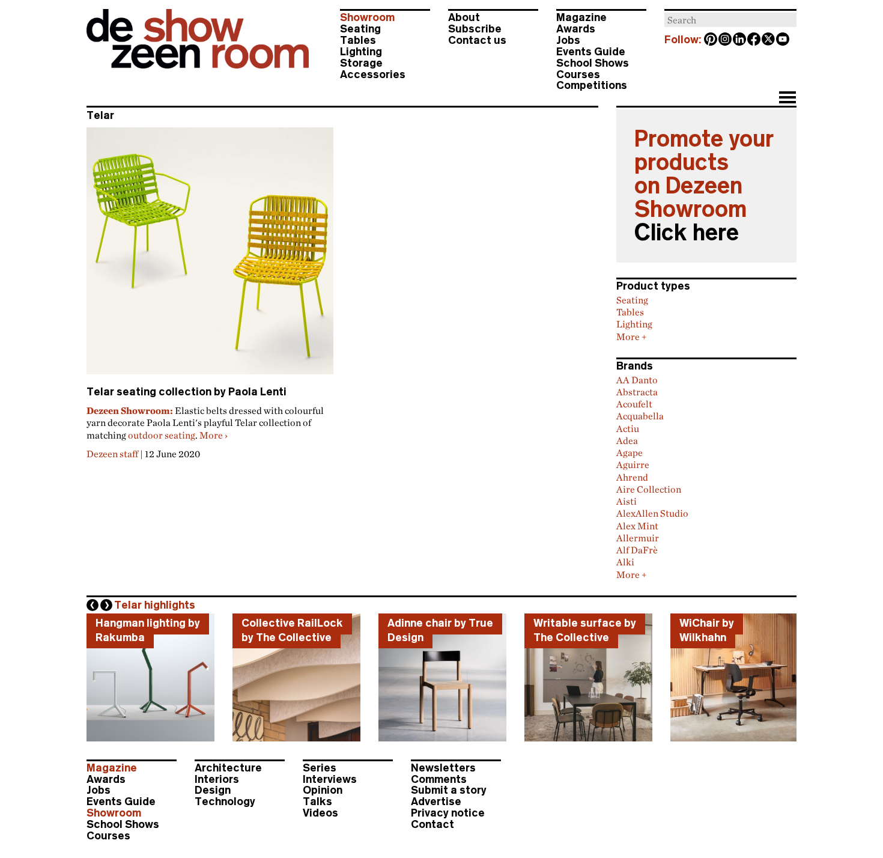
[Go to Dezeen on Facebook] (754, 40)
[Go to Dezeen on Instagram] (725, 40)
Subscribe (475, 28)
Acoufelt (634, 404)
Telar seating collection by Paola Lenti (186, 391)
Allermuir (637, 538)
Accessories (372, 74)
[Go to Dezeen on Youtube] (783, 40)
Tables (358, 40)
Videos (320, 813)
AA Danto (637, 380)
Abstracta (637, 392)
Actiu (627, 428)
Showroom (367, 17)
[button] (787, 98)
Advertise (436, 801)
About (464, 17)
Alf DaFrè (637, 550)
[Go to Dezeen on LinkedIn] (740, 40)
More (213, 435)
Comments (439, 779)
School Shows (592, 63)
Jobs (568, 40)
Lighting (361, 51)
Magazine (581, 17)
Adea (627, 440)
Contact (432, 824)
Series (319, 767)
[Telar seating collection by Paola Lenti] (209, 256)
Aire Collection (648, 489)
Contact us (477, 40)
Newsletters (443, 767)
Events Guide (590, 51)
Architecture (228, 767)
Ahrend (632, 477)
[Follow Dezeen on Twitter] (769, 40)
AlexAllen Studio (652, 513)
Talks (317, 801)
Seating (360, 28)
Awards (575, 28)
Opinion (322, 790)
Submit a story (449, 790)
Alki (625, 562)
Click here (686, 233)
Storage (361, 63)
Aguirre (632, 464)
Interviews (330, 779)
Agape (629, 452)
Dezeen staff (112, 454)
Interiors (217, 779)
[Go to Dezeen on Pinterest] (711, 40)
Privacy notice (448, 813)
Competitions (591, 85)
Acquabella (640, 416)
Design (213, 790)
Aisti (626, 501)
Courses (578, 74)
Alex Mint (637, 526)
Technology (225, 801)
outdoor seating (161, 435)
